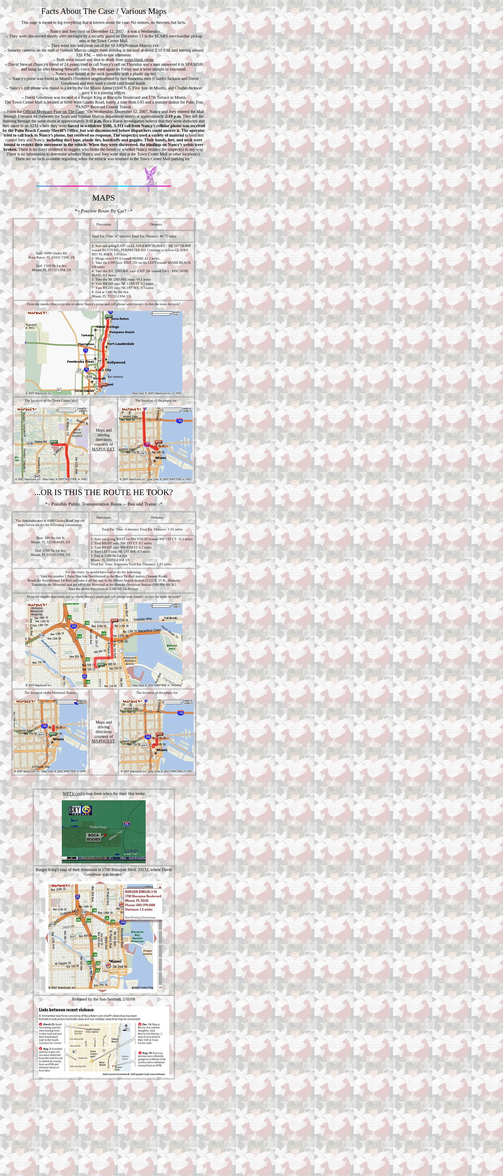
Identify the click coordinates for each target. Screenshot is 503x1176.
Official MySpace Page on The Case (53, 111)
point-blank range (139, 59)
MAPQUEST (103, 449)
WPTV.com (72, 793)
